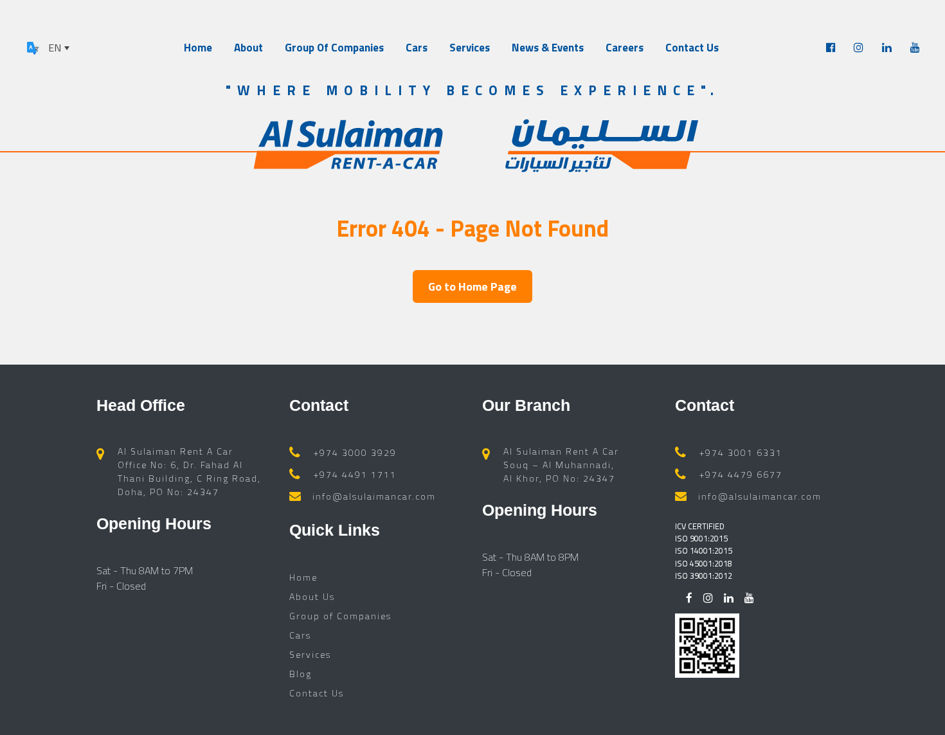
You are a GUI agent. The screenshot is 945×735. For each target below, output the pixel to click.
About (248, 47)
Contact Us (692, 47)
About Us (312, 596)
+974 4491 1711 (355, 474)
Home (198, 47)
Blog (300, 673)
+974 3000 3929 (355, 452)
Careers (625, 47)
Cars (417, 47)
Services (469, 47)
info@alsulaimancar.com (374, 496)
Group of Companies (340, 615)
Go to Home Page (472, 286)
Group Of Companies (334, 47)
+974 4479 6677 (740, 474)
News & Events (548, 47)
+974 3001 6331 (740, 452)
